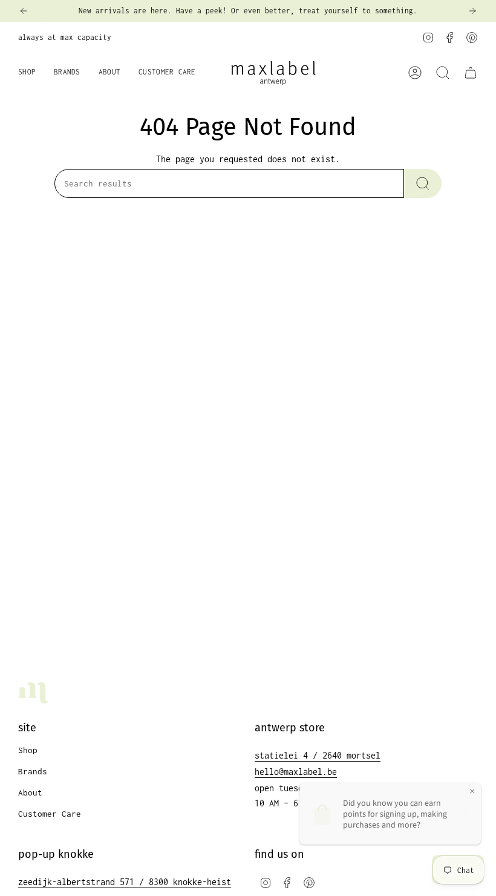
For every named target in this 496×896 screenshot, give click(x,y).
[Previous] (23, 10)
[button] (27, 72)
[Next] (472, 10)
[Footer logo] (33, 692)
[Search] (423, 183)
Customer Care (49, 814)
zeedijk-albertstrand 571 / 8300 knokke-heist (124, 882)
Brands (32, 771)
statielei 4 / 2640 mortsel (317, 755)
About (30, 792)
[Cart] (471, 72)
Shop (28, 750)
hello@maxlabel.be (296, 771)
